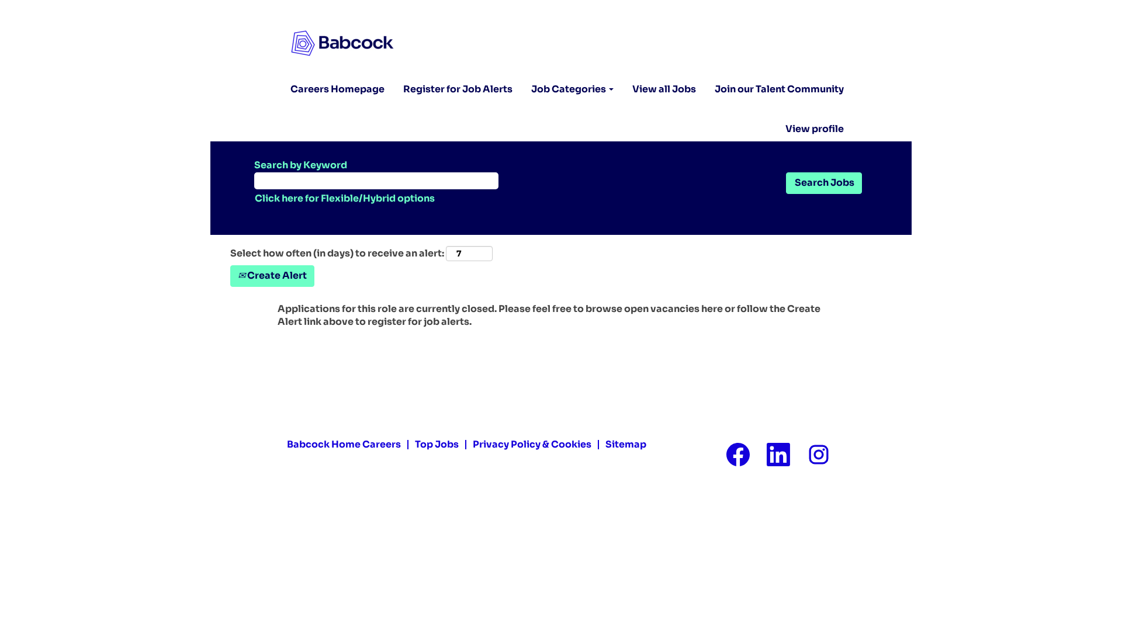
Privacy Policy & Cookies (532, 444)
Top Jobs (437, 444)
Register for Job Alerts (457, 89)
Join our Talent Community (779, 89)
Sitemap (625, 444)
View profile (814, 129)
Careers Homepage (337, 89)
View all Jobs (664, 89)
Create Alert (276, 275)
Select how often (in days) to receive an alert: (337, 253)
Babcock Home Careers (344, 444)
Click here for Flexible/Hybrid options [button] (345, 198)
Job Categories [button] (569, 89)
